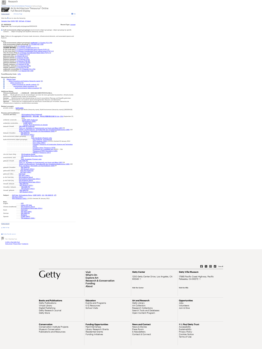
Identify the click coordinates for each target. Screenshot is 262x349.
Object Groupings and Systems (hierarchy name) (24, 81)
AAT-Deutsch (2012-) (27, 134)
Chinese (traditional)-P (27, 47)
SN (42, 44)
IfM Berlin (24, 215)
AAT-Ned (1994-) (25, 172)
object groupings (15, 83)
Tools (13, 6)
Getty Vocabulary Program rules (41, 138)
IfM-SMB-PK (25, 133)
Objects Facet (11, 79)
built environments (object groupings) (27, 88)
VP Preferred (47, 139)
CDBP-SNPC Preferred (29, 120)
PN (51, 43)
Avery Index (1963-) (39, 143)
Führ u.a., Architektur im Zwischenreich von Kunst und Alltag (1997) (41, 128)
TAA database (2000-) (29, 121)
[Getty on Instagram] (210, 266)
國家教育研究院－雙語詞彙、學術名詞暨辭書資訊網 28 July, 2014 (42, 116)
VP (32, 136)
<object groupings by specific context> (24, 84)
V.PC (19, 74)
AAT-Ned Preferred (27, 170)
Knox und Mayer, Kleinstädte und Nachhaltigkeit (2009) (37, 131)
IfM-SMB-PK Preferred (27, 126)
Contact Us (25, 244)
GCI (43, 195)
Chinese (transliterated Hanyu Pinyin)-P (31, 49)
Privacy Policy (17, 244)
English (34, 44)
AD (38, 44)
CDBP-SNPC (28, 123)
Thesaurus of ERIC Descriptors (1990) (45, 151)
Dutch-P (22, 54)
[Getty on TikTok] (215, 266)
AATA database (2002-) (40, 141)
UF (27, 46)
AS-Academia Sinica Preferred (32, 114)
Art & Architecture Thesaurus (23, 6)
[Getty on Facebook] (201, 266)
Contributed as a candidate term (43, 149)
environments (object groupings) (24, 86)
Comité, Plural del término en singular (35, 125)
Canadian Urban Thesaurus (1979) (44, 147)
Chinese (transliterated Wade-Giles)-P (33, 53)
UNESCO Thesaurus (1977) (42, 152)
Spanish (24, 71)
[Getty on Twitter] (206, 266)
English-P (43, 43)
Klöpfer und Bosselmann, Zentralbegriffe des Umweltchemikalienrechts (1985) (44, 129)
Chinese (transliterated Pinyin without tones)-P (33, 51)
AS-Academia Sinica (28, 154)
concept (72, 24)
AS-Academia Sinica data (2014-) (32, 156)
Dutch (20, 56)
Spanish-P (26, 69)
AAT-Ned (22, 174)
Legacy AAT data (26, 205)
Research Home (6, 6)
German (20, 57)
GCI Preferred (37, 139)
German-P (21, 61)
